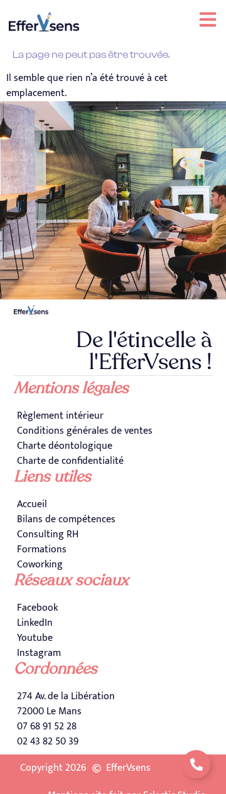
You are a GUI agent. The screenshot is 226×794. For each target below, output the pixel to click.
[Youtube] (113, 638)
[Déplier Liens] (196, 764)
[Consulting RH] (113, 534)
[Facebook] (113, 608)
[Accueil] (113, 504)
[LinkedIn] (113, 623)
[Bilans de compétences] (113, 519)
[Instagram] (113, 653)
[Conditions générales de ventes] (113, 431)
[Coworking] (113, 564)
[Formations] (113, 549)
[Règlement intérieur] (113, 416)
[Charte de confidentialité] (113, 461)
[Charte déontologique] (113, 446)
